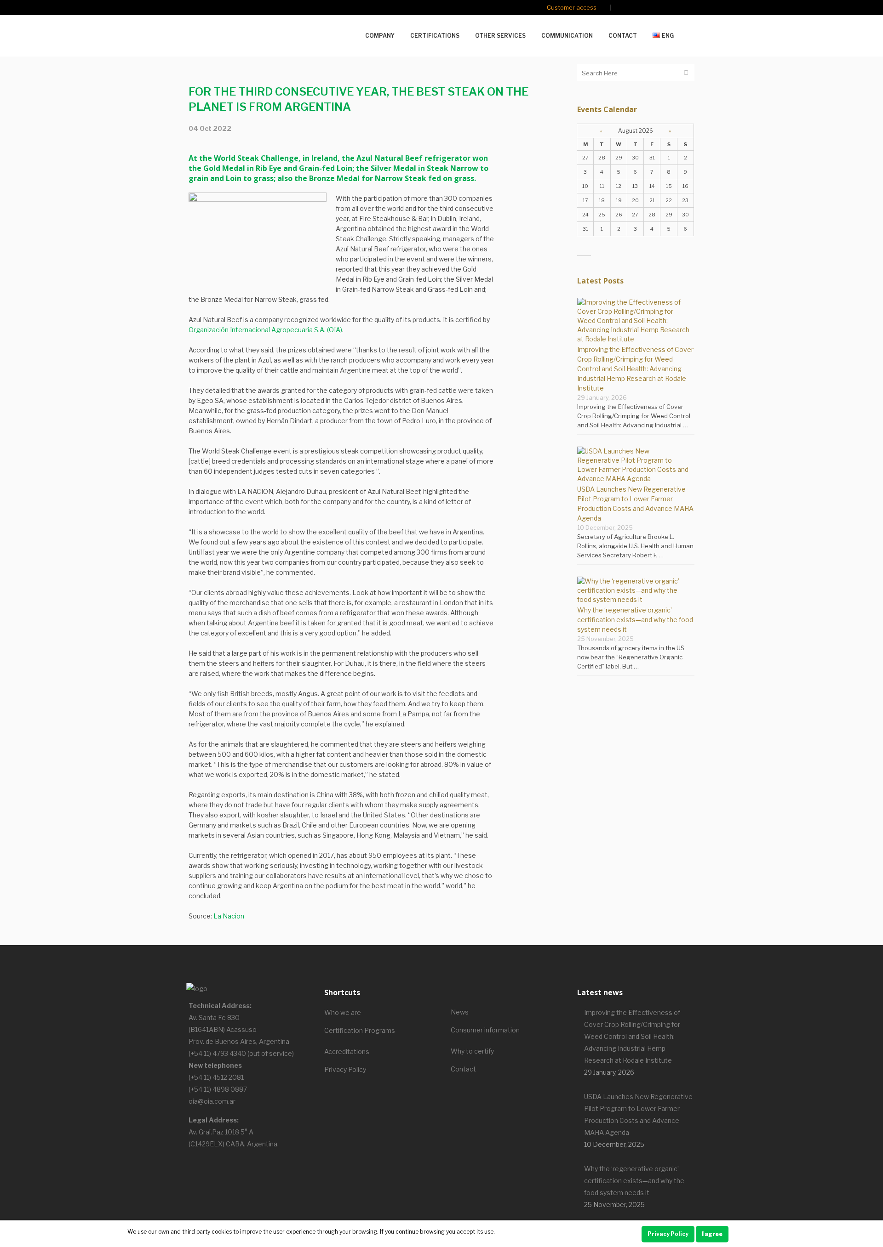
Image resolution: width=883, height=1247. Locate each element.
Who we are (342, 1012)
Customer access (571, 7)
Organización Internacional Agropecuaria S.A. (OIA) (265, 330)
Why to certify (472, 1051)
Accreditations (346, 1051)
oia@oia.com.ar (212, 1101)
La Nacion (228, 916)
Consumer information (485, 1030)
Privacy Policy (345, 1069)
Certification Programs (359, 1030)
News (460, 1012)
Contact (463, 1069)
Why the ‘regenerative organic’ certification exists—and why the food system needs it (635, 619)
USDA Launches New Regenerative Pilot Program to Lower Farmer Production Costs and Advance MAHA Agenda (638, 1114)
